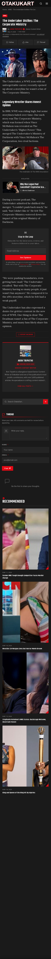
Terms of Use (24, 264)
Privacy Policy (35, 264)
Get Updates (25, 257)
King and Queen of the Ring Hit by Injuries (18, 792)
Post (6, 468)
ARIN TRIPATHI (16, 29)
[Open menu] (46, 3)
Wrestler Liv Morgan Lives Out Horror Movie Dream (22, 648)
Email (5, 455)
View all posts (24, 386)
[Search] (40, 3)
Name (5, 445)
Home (4, 9)
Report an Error (26, 334)
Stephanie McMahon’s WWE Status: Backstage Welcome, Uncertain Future (24, 720)
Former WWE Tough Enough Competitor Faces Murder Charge (23, 576)
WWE (10, 9)
